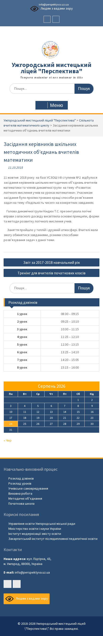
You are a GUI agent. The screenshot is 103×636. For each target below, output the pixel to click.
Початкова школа (21, 503)
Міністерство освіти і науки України (34, 528)
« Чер (7, 440)
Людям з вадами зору (56, 8)
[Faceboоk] (47, 19)
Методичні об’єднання (25, 498)
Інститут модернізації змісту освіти (34, 533)
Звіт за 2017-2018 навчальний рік (51, 262)
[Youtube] (55, 19)
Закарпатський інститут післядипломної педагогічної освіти (52, 538)
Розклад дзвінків (21, 478)
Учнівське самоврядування (28, 488)
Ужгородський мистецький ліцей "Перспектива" (52, 68)
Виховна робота (20, 493)
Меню (56, 105)
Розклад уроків (19, 483)
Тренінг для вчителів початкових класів (51, 273)
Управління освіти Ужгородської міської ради (41, 523)
